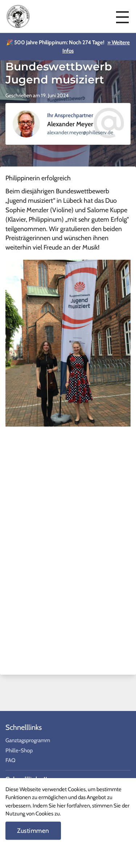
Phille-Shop (19, 750)
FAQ (10, 760)
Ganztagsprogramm (27, 740)
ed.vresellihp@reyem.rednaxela (80, 132)
